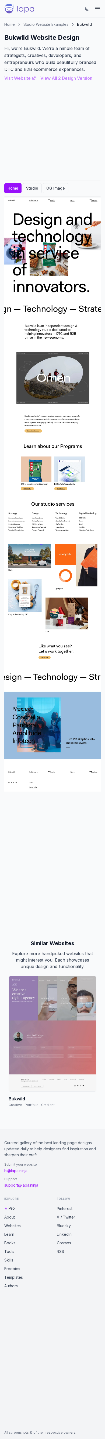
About (9, 1217)
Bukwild (17, 1098)
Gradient (48, 1105)
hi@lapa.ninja (15, 1170)
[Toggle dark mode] (87, 8)
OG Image (55, 188)
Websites (12, 1225)
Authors (11, 1286)
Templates (13, 1277)
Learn (9, 1234)
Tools (9, 1251)
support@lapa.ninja (21, 1185)
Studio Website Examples (45, 24)
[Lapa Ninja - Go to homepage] (19, 8)
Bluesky (64, 1225)
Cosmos (64, 1243)
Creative (15, 1105)
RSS (60, 1251)
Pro (12, 1208)
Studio (32, 188)
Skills (8, 1260)
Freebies (12, 1268)
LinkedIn (64, 1234)
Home (9, 24)
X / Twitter (66, 1217)
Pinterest (64, 1208)
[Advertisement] (52, 861)
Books (10, 1243)
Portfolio (31, 1105)
